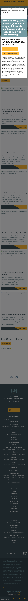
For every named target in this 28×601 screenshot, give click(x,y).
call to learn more (11, 49)
